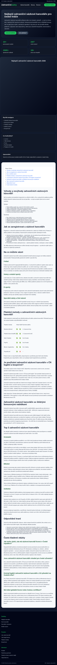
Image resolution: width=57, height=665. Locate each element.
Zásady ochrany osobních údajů (8, 655)
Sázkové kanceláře (24, 5)
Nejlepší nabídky (49, 4)
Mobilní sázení (4, 626)
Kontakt (3, 650)
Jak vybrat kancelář (5, 635)
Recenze (38, 5)
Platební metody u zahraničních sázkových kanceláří (19, 175)
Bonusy (33, 5)
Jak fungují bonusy (5, 637)
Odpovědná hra (4, 657)
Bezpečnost (4, 642)
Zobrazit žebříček (10, 33)
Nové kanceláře (5, 621)
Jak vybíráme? (23, 33)
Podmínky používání (6, 653)
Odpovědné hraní (11, 183)
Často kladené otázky (12, 184)
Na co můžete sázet (11, 174)
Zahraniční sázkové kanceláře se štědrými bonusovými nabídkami (23, 179)
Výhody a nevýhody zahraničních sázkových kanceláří (20, 170)
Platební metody (5, 639)
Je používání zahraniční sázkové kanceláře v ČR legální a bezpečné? (24, 177)
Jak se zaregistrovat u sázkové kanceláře (17, 172)
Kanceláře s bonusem (6, 624)
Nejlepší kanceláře (5, 619)
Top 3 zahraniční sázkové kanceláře (15, 181)
